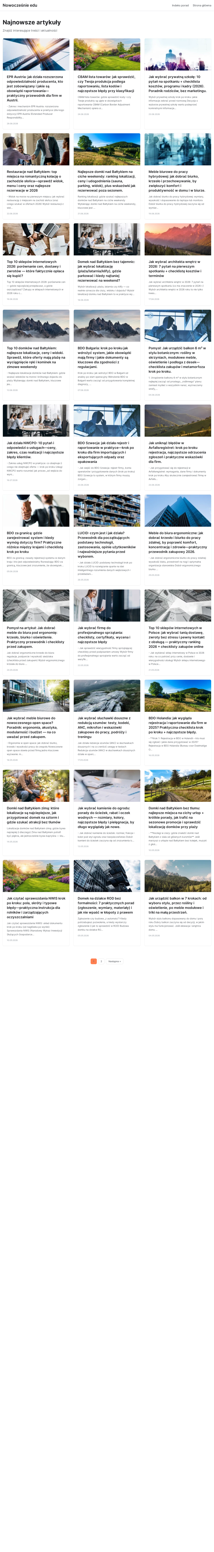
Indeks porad (180, 5)
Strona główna (202, 5)
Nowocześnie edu (20, 5)
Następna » (115, 961)
